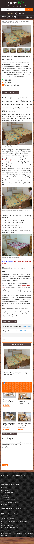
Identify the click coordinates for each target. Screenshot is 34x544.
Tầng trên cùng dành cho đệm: (12, 326)
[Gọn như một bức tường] (17, 3)
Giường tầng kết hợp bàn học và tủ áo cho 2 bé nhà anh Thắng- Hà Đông (9, 401)
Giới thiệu (5, 490)
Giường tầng (6, 160)
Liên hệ (5, 505)
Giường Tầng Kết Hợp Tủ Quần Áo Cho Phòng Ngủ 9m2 (9, 425)
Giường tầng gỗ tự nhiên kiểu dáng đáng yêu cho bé (24, 425)
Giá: (4, 339)
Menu (30, 17)
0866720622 (22, 14)
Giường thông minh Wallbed (10, 310)
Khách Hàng (6, 495)
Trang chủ (4, 21)
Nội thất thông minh (8, 492)
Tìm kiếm (29, 9)
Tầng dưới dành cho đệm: (11, 331)
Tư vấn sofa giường (9, 499)
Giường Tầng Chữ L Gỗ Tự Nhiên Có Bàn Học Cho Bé (24, 403)
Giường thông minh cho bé (15, 21)
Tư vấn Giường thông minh (11, 502)
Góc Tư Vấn (6, 497)
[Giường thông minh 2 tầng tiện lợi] (16, 36)
